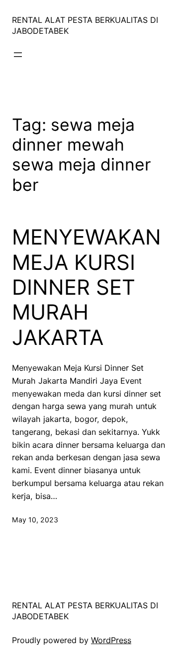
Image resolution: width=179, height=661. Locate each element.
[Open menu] (18, 55)
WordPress (111, 640)
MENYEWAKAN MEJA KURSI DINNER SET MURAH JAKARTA (86, 287)
